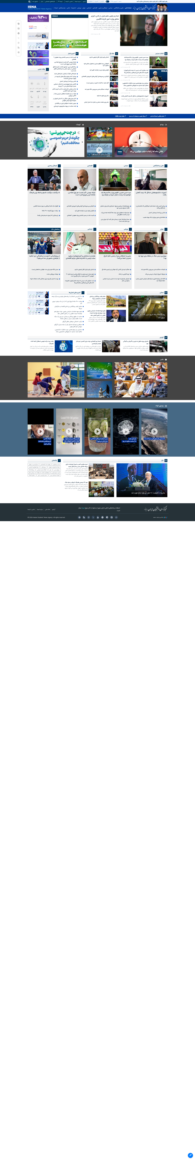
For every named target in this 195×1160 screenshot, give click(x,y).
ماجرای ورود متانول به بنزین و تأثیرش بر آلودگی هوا (135, 342)
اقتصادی (95, 8)
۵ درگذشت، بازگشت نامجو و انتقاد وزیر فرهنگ (44, 192)
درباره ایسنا (78, 1)
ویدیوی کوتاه (159, 406)
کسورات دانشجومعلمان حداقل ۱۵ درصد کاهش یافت (134, 96)
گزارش (162, 337)
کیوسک (78, 124)
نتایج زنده (35, 1)
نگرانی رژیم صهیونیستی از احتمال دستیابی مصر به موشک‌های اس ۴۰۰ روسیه (65, 85)
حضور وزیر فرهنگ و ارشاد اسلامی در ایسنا (100, 374)
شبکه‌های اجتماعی (50, 1)
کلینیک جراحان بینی (55, 475)
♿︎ (190, 1155)
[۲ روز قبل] (56, 142)
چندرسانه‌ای (62, 8)
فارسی (101, 1)
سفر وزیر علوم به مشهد (103, 96)
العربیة (96, 1)
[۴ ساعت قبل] (114, 72)
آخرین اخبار (71, 53)
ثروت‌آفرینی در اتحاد (124, 274)
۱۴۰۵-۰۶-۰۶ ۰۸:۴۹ (124, 67)
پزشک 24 (31, 470)
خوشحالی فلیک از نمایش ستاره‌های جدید (65, 74)
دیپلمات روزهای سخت (52, 274)
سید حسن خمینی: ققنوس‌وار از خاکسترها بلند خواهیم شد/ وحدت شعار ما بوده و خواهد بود (136, 58)
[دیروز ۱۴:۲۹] (141, 480)
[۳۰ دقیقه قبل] (143, 30)
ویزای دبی (56, 470)
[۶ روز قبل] (41, 432)
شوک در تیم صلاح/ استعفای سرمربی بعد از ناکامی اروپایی (65, 95)
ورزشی (79, 8)
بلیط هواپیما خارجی (33, 467)
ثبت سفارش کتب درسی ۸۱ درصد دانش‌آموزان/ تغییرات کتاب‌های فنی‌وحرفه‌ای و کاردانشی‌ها (136, 71)
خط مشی (47, 510)
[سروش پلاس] (107, 517)
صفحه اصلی (128, 8)
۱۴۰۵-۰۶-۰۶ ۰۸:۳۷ (124, 106)
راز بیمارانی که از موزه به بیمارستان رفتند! (47, 215)
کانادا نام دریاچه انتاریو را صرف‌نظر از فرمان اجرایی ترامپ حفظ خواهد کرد (150, 280)
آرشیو (84, 1)
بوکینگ (38, 473)
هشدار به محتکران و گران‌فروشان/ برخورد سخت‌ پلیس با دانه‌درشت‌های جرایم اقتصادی (80, 257)
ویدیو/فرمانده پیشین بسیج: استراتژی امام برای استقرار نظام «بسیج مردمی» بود (114, 207)
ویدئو (162, 124)
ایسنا (144, 6)
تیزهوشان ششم (45, 473)
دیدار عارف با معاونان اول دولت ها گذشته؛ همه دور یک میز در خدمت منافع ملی (115, 214)
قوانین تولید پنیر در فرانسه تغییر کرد (99, 70)
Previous (82, 142)
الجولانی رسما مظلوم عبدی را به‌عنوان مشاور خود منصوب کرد (96, 65)
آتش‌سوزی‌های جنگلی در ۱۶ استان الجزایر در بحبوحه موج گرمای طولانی (64, 100)
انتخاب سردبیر (159, 53)
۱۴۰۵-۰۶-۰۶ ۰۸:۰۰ (124, 80)
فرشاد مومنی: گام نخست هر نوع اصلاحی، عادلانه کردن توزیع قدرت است (65, 63)
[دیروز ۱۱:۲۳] (44, 243)
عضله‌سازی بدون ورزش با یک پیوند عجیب (154, 217)
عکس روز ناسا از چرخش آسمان (68, 81)
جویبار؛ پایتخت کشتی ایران (70, 387)
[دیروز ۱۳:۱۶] (141, 379)
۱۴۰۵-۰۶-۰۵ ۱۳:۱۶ (159, 394)
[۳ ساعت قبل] (114, 59)
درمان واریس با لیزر (42, 475)
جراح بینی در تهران (33, 464)
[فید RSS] (84, 517)
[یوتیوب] (97, 517)
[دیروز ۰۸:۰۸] (56, 379)
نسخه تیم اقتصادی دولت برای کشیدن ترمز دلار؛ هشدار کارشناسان (88, 342)
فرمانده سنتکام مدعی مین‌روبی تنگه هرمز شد (97, 89)
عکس (68, 8)
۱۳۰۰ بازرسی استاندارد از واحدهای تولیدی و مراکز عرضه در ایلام (67, 297)
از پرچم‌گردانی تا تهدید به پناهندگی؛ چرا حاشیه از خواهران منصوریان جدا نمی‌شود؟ (44, 257)
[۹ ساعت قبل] (44, 180)
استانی (162, 292)
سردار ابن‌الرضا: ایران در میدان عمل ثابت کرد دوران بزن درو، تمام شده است (115, 220)
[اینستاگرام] (88, 517)
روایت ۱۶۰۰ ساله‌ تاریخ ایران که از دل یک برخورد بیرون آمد (148, 316)
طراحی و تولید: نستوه (158, 517)
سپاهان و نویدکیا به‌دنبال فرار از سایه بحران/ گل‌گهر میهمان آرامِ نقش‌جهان (68, 326)
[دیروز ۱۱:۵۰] (99, 134)
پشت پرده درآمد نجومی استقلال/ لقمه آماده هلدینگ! (42, 342)
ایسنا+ (56, 8)
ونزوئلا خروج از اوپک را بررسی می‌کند (155, 274)
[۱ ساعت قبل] (158, 62)
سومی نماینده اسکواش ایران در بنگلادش (65, 103)
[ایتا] (111, 517)
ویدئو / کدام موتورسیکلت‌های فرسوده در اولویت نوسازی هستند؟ (65, 78)
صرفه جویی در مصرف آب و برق (137, 116)
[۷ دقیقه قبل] (79, 180)
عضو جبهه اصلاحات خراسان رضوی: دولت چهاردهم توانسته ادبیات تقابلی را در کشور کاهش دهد (96, 313)
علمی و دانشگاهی (118, 8)
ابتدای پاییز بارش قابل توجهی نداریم (99, 57)
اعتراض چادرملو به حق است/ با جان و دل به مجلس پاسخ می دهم (116, 280)
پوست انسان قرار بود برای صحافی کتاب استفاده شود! (44, 279)
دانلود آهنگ (32, 475)
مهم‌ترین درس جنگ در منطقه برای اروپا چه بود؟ (152, 257)
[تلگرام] (102, 517)
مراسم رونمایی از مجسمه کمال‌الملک (100, 394)
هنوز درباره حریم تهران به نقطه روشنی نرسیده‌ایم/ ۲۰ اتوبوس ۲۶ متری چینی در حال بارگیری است (80, 275)
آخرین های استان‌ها (75, 292)
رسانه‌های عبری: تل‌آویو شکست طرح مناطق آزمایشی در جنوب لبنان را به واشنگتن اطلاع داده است (64, 69)
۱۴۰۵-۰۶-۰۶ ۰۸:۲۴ (124, 93)
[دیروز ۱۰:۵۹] (99, 150)
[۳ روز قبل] (111, 346)
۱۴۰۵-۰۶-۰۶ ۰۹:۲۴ (94, 34)
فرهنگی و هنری (103, 8)
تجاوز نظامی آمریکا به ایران (157, 116)
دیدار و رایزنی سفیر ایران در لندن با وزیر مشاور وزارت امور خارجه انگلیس (105, 18)
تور (50, 470)
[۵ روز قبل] (97, 432)
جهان (83, 8)
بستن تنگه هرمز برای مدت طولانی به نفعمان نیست (45, 270)
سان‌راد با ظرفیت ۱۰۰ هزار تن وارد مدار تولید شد (148, 493)
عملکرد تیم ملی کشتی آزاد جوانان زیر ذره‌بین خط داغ (115, 270)
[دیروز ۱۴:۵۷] (101, 471)
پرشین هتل (31, 473)
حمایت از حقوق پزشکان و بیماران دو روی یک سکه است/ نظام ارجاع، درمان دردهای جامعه (68, 318)
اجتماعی (89, 8)
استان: (46, 74)
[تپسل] (29, 308)
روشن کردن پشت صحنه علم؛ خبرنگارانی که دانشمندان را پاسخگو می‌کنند (150, 207)
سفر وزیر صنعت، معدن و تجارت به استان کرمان (96, 102)
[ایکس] (93, 517)
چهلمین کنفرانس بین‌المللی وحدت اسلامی (150, 387)
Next (30, 142)
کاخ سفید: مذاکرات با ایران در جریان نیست (97, 83)
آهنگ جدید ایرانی (41, 470)
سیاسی (110, 8)
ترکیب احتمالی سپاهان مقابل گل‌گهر (72, 321)
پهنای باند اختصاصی (45, 464)
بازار (42, 1)
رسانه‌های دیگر (55, 229)
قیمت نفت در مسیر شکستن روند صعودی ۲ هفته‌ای (65, 58)
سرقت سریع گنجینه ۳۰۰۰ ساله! (50, 211)
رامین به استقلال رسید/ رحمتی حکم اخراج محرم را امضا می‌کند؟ (117, 257)
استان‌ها (73, 8)
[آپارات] (79, 517)
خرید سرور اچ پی (55, 473)
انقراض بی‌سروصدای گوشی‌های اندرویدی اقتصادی (95, 76)
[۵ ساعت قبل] (114, 65)
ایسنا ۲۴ (60, 1)
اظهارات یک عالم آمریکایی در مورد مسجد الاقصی (45, 206)
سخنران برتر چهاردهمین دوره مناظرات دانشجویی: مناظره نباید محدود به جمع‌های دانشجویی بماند (135, 84)
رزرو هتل (44, 467)
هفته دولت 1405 (119, 116)
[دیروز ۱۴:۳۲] (141, 142)
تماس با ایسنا (69, 1)
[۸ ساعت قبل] (79, 243)
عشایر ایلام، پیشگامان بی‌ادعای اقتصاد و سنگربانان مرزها (97, 297)
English (90, 1)
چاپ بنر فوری (56, 464)
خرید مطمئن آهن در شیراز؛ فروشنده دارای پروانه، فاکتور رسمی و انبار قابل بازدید (77, 465)
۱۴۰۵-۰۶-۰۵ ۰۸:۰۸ (76, 394)
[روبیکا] (116, 517)
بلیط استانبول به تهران (54, 467)
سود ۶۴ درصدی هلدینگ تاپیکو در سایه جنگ (76, 482)
